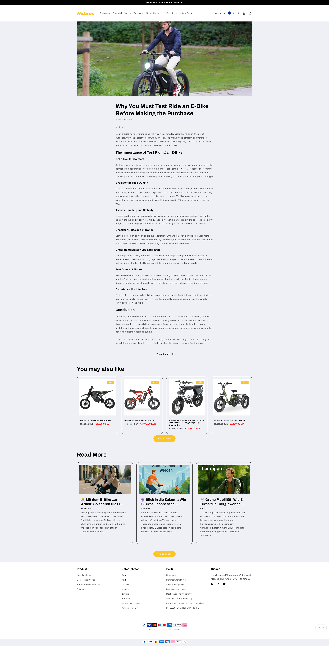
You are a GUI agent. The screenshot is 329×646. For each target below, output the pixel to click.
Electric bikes (122, 134)
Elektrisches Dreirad (86, 580)
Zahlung (125, 594)
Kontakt (125, 585)
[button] (121, 13)
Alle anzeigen (165, 438)
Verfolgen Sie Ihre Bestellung (179, 599)
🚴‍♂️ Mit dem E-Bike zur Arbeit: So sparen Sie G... (102, 502)
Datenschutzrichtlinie (176, 580)
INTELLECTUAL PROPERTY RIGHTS (182, 608)
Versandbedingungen (131, 603)
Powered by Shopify (172, 630)
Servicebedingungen (175, 585)
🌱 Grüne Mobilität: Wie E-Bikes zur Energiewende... (222, 502)
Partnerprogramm (130, 608)
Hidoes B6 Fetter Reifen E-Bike (139, 420)
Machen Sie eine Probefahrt (178, 594)
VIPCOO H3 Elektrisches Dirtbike (95, 420)
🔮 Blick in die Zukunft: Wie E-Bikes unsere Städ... (163, 502)
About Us (126, 589)
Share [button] (121, 127)
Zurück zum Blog (166, 354)
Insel (124, 580)
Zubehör (80, 589)
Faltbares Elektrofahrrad (88, 585)
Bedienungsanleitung (176, 589)
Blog (124, 575)
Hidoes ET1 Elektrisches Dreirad (229, 420)
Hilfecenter (171, 575)
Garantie (126, 599)
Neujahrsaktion (84, 575)
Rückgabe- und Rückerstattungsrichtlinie (185, 603)
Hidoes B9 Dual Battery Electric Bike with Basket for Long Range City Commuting (186, 422)
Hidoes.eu (160, 630)
